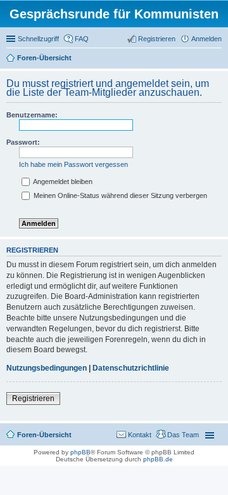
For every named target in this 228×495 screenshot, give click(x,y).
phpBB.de (158, 459)
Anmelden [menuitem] (206, 39)
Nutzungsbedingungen (46, 368)
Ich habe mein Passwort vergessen (73, 164)
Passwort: (23, 142)
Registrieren (33, 398)
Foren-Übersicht (44, 58)
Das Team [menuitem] (183, 435)
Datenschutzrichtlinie (130, 368)
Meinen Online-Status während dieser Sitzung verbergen (119, 195)
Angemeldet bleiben (62, 181)
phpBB (80, 452)
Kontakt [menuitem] (139, 435)
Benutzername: (32, 115)
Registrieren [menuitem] (156, 39)
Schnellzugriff (38, 39)
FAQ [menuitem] (82, 39)
